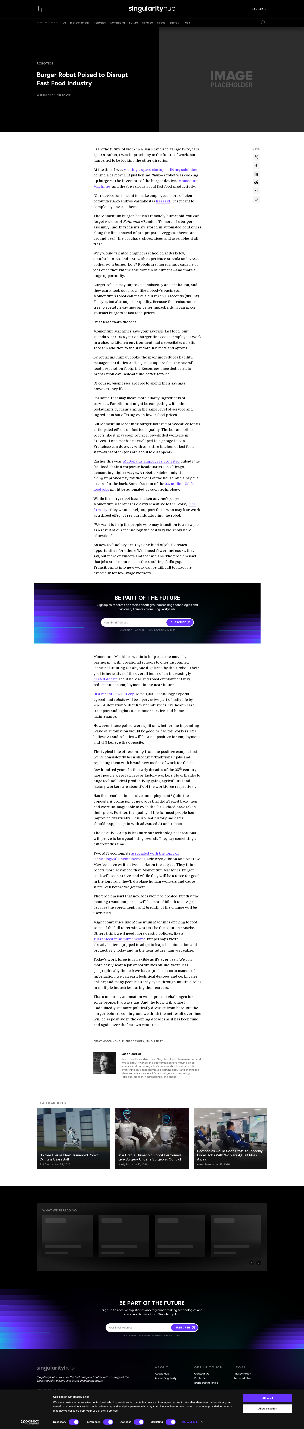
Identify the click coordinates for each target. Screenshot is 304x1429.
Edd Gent (45, 1164)
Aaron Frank (204, 1164)
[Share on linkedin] (256, 173)
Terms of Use (242, 1378)
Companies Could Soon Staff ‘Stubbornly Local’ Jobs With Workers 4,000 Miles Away (230, 1155)
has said (163, 201)
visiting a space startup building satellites (160, 170)
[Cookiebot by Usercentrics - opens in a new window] (29, 1422)
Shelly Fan (124, 1164)
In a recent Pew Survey (113, 694)
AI (64, 22)
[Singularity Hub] (152, 9)
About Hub (162, 1373)
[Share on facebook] (256, 165)
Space (161, 22)
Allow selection (267, 1408)
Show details (190, 1422)
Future (133, 22)
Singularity (154, 1041)
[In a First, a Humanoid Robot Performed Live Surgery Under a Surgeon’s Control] (152, 1138)
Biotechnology (80, 22)
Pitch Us (199, 1378)
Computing (117, 22)
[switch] (108, 1422)
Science (147, 22)
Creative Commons (106, 1041)
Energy (174, 22)
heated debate (105, 679)
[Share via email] (256, 190)
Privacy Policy (242, 1373)
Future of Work (133, 1041)
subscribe (259, 9)
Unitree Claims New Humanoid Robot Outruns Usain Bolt (69, 1157)
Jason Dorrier (45, 94)
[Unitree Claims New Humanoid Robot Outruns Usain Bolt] (73, 1138)
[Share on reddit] (256, 182)
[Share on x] (256, 157)
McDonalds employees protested (151, 461)
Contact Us (201, 1373)
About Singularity (165, 1378)
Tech (186, 22)
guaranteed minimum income (119, 939)
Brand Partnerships (206, 1382)
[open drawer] (40, 9)
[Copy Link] (256, 199)
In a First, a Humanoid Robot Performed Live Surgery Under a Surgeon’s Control (149, 1157)
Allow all (267, 1398)
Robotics (100, 22)
